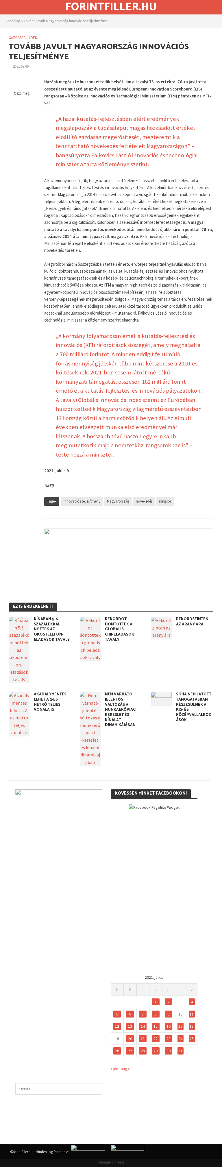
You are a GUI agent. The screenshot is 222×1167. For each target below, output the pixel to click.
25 (192, 1038)
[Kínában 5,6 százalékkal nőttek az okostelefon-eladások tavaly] (19, 649)
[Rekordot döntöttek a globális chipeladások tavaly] (90, 638)
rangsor (165, 501)
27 (130, 1050)
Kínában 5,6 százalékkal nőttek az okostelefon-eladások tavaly (52, 629)
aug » (125, 1068)
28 (143, 1050)
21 (143, 1038)
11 (192, 1014)
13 (130, 1026)
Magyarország (118, 501)
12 (117, 1026)
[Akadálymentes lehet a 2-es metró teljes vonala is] (19, 714)
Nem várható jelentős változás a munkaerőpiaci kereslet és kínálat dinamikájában (120, 710)
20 (130, 1038)
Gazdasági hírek (23, 37)
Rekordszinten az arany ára (192, 622)
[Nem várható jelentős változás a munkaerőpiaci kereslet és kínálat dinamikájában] (90, 728)
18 (192, 1026)
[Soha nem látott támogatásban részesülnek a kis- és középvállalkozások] (161, 698)
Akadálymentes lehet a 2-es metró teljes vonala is (50, 702)
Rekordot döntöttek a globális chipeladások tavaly (119, 629)
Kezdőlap (13, 21)
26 (117, 1050)
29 (155, 1050)
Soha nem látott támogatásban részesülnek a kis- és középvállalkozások (193, 707)
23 (168, 1038)
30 (168, 1050)
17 (180, 1026)
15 (155, 1026)
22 (155, 1038)
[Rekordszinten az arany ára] (161, 627)
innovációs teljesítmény (82, 501)
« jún (114, 1068)
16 (168, 1026)
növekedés (144, 501)
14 (143, 1026)
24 (180, 1038)
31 (180, 1050)
